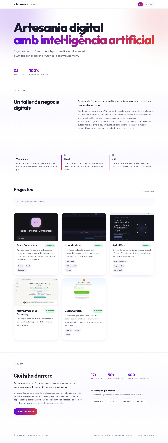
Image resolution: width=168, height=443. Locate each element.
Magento (127, 401)
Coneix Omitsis (25, 411)
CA (140, 4)
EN (151, 4)
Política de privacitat (123, 435)
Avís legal (109, 435)
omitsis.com (98, 435)
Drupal (140, 401)
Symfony (113, 401)
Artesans (26, 4)
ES (146, 4)
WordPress (98, 401)
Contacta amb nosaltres (144, 435)
